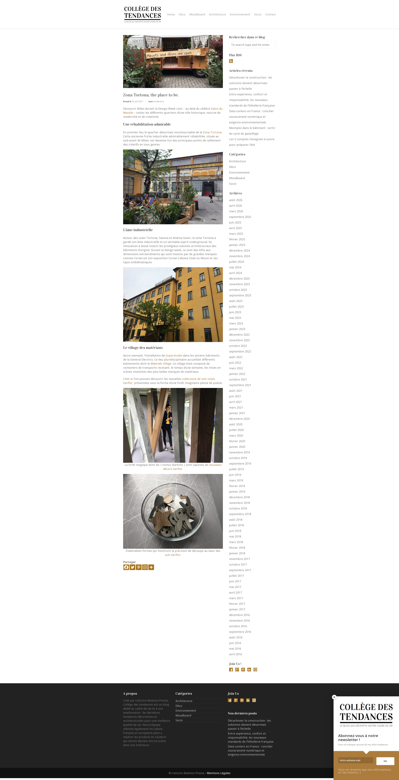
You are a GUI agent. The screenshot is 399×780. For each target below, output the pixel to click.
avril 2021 (235, 402)
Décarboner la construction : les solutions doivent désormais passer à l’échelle (250, 83)
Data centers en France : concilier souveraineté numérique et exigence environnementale (251, 116)
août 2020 (235, 424)
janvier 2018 (237, 553)
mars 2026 (236, 211)
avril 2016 (235, 654)
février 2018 (237, 547)
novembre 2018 (239, 503)
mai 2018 (235, 536)
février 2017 (237, 604)
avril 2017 (235, 592)
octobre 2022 (238, 346)
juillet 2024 (236, 262)
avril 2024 (235, 273)
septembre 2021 (240, 385)
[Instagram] (145, 567)
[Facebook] (126, 567)
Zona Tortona (212, 132)
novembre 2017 (239, 559)
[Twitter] (132, 567)
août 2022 (235, 357)
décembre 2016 (239, 615)
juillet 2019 (236, 469)
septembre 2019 (240, 463)
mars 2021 (236, 407)
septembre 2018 (240, 514)
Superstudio (174, 355)
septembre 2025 (240, 217)
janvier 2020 (237, 447)
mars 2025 (236, 233)
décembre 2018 (239, 497)
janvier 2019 (237, 491)
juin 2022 (235, 362)
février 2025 (237, 239)
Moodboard (197, 14)
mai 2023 (235, 318)
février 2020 (237, 441)
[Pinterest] (139, 567)
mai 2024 (235, 267)
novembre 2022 (239, 340)
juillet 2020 (236, 430)
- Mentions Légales (217, 773)
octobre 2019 (238, 458)
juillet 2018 (236, 525)
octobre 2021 (238, 379)
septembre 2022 (240, 351)
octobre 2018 (238, 508)
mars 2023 (236, 323)
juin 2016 (235, 643)
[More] (151, 567)
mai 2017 (235, 587)
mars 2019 (236, 480)
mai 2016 (235, 648)
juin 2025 (235, 222)
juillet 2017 (236, 576)
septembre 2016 (240, 632)
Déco (182, 14)
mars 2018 (236, 542)
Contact (270, 14)
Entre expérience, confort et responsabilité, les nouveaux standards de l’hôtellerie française (252, 99)
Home (171, 14)
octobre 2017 (238, 564)
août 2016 (235, 637)
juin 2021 (235, 396)
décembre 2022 (239, 334)
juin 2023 (235, 312)
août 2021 (235, 390)
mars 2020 (236, 435)
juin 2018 (235, 531)
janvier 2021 (237, 413)
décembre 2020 (239, 419)
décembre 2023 (239, 278)
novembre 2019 (239, 452)
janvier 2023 (237, 329)
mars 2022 (236, 368)
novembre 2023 (239, 284)
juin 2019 (235, 475)
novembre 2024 (239, 256)
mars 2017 (236, 598)
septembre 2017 (240, 570)
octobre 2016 (238, 626)
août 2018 (235, 519)
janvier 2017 (237, 609)
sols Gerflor (172, 555)
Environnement (240, 14)
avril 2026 (235, 205)
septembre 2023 (240, 295)
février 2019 (237, 486)
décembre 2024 (239, 250)
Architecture (217, 14)
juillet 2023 (236, 306)
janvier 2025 (237, 245)
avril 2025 (235, 228)
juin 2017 (235, 581)
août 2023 (235, 301)
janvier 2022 (237, 374)
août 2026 (235, 200)
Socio (257, 14)
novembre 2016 (239, 620)
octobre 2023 (238, 290)
